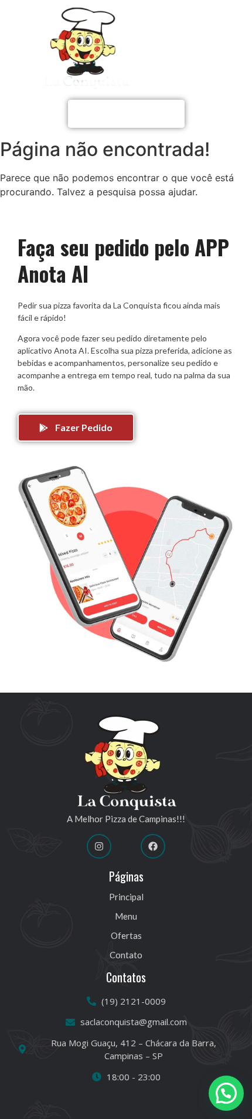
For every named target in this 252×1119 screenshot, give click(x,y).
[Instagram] (99, 846)
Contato (126, 955)
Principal (126, 896)
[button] (226, 1093)
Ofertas (126, 935)
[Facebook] (153, 846)
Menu (126, 916)
